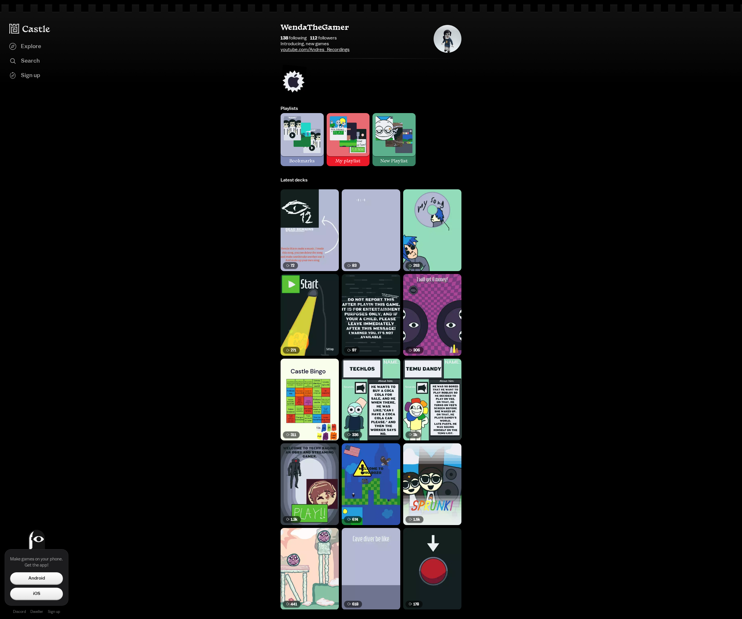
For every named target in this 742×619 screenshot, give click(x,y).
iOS (36, 593)
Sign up (54, 611)
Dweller (36, 611)
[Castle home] (29, 29)
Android (36, 578)
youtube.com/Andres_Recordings (315, 49)
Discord (19, 611)
